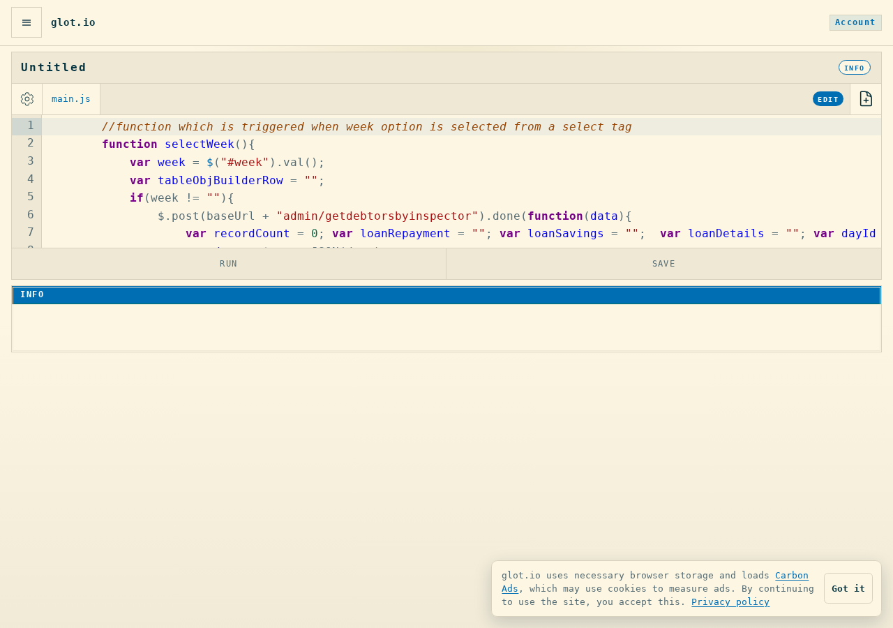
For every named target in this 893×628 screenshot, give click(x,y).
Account (855, 22)
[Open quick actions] (26, 22)
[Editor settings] (27, 99)
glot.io (73, 22)
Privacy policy (730, 602)
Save (664, 263)
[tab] (71, 99)
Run (229, 263)
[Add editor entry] (865, 99)
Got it (848, 588)
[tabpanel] (446, 181)
